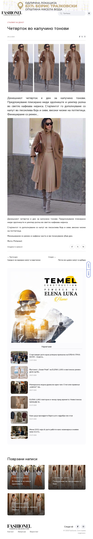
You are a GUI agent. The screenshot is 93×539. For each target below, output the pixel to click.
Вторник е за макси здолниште (21, 482)
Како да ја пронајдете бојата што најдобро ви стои (51, 416)
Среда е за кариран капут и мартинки (23, 260)
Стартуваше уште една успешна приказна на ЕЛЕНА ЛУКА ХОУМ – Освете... (54, 355)
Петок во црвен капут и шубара (72, 260)
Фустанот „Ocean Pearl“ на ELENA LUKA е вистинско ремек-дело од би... (55, 370)
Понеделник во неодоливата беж (67, 482)
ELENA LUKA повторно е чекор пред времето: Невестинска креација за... (55, 400)
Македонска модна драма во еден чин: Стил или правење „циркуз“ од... (54, 385)
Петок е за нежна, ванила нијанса (24, 508)
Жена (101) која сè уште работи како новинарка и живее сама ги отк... (54, 430)
